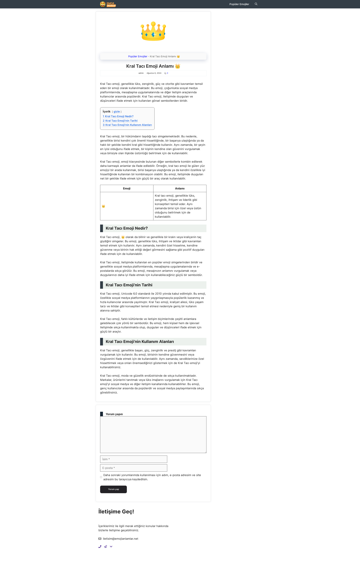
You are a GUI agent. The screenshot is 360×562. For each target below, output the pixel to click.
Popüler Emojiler (239, 4)
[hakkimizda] (111, 546)
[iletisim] (99, 546)
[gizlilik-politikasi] (105, 546)
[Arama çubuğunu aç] (256, 4)
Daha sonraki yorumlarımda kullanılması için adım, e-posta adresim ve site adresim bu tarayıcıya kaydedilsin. (152, 477)
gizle (117, 111)
